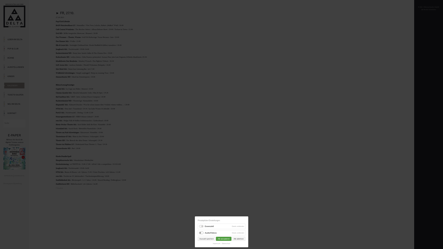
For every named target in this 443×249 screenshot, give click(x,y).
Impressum (216, 243)
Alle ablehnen (239, 239)
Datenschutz (226, 243)
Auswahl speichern (206, 239)
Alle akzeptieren (224, 239)
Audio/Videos (211, 233)
